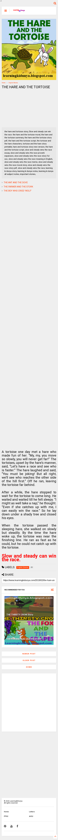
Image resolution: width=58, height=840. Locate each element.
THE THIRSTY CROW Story (19, 614)
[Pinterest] (5, 826)
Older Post (29, 660)
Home (3, 82)
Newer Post (29, 654)
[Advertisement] (18, 108)
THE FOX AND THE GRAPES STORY (24, 639)
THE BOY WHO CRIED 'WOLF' (17, 190)
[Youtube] (11, 826)
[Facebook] (17, 826)
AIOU (31, 816)
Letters (32, 812)
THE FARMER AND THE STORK (18, 186)
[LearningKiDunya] (19, 11)
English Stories (13, 82)
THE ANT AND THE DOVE (16, 182)
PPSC (6, 816)
